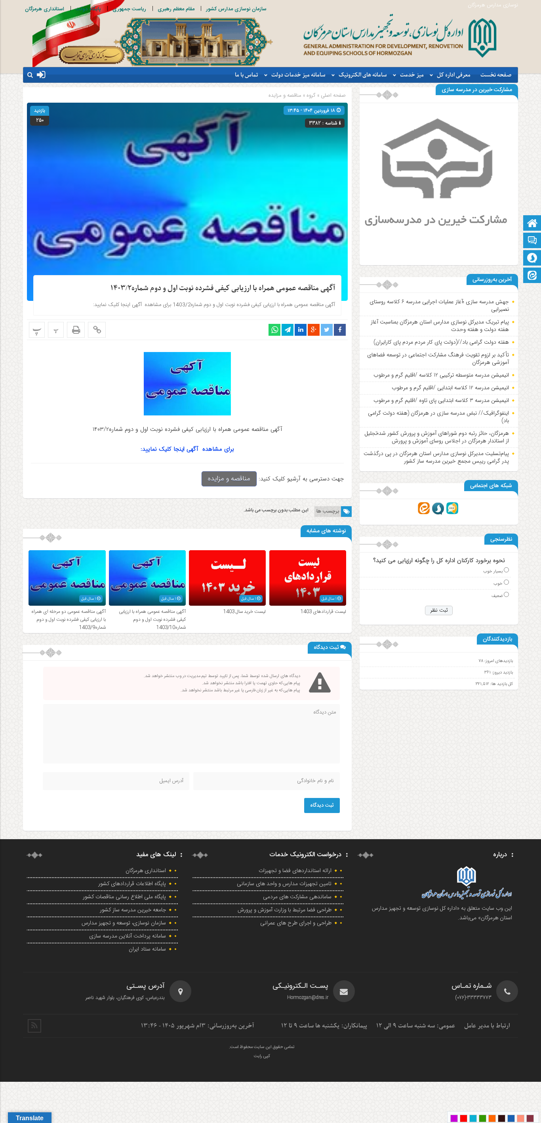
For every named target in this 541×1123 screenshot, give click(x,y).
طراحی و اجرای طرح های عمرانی (295, 923)
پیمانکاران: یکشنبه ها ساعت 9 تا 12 (324, 1026)
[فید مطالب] (34, 1026)
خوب (498, 583)
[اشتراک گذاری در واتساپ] (274, 330)
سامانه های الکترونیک (363, 75)
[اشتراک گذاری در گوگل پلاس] (314, 330)
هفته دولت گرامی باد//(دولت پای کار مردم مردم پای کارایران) (441, 342)
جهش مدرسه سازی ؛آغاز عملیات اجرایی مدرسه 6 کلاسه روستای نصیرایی (439, 305)
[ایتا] (532, 276)
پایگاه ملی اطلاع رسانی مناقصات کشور (124, 897)
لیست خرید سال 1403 (244, 612)
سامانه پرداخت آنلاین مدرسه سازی (127, 936)
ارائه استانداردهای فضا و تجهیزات (295, 871)
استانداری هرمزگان (44, 9)
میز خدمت (412, 75)
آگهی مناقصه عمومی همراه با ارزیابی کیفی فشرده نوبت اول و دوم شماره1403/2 (222, 288)
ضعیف (497, 596)
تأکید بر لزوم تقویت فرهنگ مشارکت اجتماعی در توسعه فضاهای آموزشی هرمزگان (438, 358)
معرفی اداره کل (454, 75)
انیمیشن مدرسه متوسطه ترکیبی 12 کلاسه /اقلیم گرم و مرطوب (441, 375)
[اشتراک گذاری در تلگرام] (287, 330)
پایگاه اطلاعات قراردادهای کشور (132, 884)
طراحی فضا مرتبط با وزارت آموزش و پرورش (284, 910)
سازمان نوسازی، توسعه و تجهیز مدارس (124, 923)
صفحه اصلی (332, 95)
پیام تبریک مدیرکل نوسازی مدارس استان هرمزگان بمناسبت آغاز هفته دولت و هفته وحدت (440, 326)
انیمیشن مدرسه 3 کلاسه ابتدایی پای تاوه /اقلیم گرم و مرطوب (441, 400)
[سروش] (532, 258)
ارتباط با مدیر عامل (487, 1026)
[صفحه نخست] (532, 223)
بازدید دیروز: (502, 672)
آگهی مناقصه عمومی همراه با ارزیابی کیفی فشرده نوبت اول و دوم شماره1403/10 (152, 619)
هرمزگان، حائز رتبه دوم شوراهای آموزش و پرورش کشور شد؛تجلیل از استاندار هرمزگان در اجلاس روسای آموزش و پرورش (436, 437)
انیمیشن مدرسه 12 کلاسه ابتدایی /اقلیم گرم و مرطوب (450, 387)
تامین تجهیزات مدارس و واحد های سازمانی (284, 884)
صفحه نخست (496, 75)
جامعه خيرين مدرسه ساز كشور (133, 910)
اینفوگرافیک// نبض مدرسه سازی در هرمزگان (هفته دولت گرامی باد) (438, 417)
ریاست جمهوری (129, 9)
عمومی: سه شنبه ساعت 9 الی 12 (415, 1026)
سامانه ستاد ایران (147, 949)
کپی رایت (262, 1056)
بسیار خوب (493, 571)
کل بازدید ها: (501, 684)
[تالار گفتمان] (532, 241)
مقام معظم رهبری (176, 9)
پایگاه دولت (88, 9)
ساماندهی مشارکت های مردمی (297, 897)
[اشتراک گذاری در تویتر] (327, 330)
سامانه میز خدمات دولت (298, 75)
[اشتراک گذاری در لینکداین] (301, 330)
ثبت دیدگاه (322, 805)
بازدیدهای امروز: (498, 661)
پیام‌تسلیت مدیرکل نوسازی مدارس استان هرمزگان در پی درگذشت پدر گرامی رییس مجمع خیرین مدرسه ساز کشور (436, 457)
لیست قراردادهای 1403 (323, 612)
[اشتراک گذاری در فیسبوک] (340, 330)
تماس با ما (246, 75)
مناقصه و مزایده (285, 95)
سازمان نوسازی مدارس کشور (236, 9)
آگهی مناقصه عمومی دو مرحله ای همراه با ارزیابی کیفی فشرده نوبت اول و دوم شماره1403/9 (68, 619)
